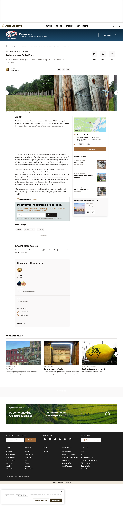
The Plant (9, 369)
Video (27, 463)
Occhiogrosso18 (22, 291)
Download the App (92, 440)
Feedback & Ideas (68, 454)
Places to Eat (10, 460)
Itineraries (28, 457)
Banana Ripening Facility (54, 369)
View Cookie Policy (23, 496)
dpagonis (31, 291)
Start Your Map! (106, 35)
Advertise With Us (87, 457)
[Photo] (101, 164)
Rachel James (15, 70)
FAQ (82, 454)
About (83, 451)
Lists (26, 460)
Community (67, 447)
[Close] (62, 492)
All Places (9, 451)
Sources (20, 323)
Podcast (27, 466)
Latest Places (10, 454)
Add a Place (10, 469)
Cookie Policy (85, 466)
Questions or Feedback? (61, 482)
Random (9, 463)
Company (85, 447)
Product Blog (66, 460)
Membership (66, 451)
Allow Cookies (56, 500)
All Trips (45, 451)
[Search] (119, 26)
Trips (45, 447)
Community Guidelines (70, 457)
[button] (94, 54)
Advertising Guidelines (89, 460)
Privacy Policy (50, 218)
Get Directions (90, 149)
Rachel (19, 277)
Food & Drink (29, 454)
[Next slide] (116, 92)
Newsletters (29, 469)
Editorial (28, 447)
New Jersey (89, 206)
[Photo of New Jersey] (79, 208)
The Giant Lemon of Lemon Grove (95, 369)
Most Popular (10, 457)
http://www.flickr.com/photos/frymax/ (18, 112)
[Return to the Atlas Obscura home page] (12, 26)
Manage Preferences (41, 500)
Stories (27, 451)
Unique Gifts (66, 463)
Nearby (8, 466)
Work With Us (67, 466)
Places (8, 447)
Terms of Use (58, 218)
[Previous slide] (6, 92)
